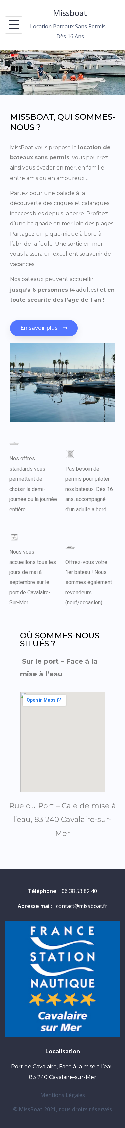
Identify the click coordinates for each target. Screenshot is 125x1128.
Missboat (70, 12)
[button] (44, 328)
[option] (62, 72)
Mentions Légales (62, 1095)
